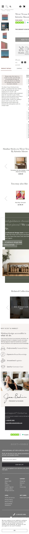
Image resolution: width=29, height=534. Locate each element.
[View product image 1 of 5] (5, 17)
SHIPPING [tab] (19, 68)
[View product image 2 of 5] (5, 26)
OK (14, 530)
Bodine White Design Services (9, 489)
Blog (6, 483)
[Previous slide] (6, 166)
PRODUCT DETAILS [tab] (6, 68)
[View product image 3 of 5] (5, 35)
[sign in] (20, 7)
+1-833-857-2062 (10, 420)
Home (2, 9)
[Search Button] (10, 6)
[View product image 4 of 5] (5, 44)
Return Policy (9, 501)
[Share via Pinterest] (22, 62)
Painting (8, 10)
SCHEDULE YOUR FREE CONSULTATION (12, 243)
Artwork (3, 10)
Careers (7, 485)
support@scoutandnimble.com (14, 423)
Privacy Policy (9, 499)
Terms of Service (10, 497)
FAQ (21, 485)
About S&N (8, 481)
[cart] (24, 6)
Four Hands (18, 20)
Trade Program (9, 487)
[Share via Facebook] (25, 62)
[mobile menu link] (3, 7)
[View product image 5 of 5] (5, 53)
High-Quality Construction (21, 53)
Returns (22, 483)
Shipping (22, 481)
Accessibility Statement (8, 504)
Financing (23, 487)
